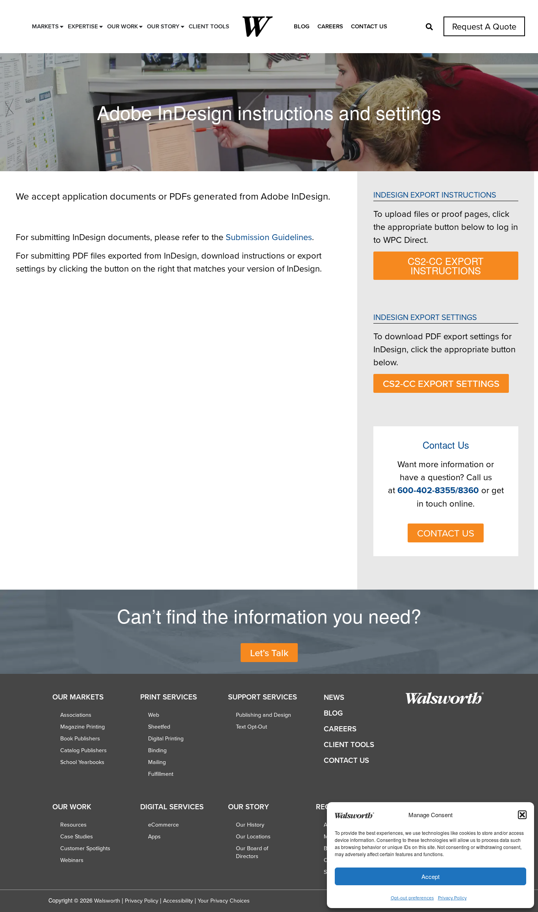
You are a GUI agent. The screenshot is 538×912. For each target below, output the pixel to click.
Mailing (157, 762)
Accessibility (178, 901)
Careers (330, 26)
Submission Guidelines (269, 237)
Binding (157, 750)
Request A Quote (484, 26)
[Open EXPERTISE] (101, 26)
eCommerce (163, 825)
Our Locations (253, 836)
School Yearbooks (82, 762)
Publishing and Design (263, 715)
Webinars (71, 860)
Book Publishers (80, 738)
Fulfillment (160, 774)
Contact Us (369, 26)
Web (153, 715)
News (334, 697)
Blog (302, 26)
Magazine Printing (82, 727)
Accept (430, 876)
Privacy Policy (452, 897)
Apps (154, 836)
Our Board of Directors (252, 852)
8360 (468, 490)
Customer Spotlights (85, 848)
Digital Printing (166, 738)
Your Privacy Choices (224, 901)
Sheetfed (159, 727)
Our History (250, 825)
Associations (75, 715)
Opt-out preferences (412, 897)
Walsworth (107, 901)
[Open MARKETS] (62, 26)
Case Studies (76, 836)
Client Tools (349, 744)
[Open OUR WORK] (141, 26)
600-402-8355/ (427, 490)
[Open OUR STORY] (183, 26)
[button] (522, 815)
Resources (73, 825)
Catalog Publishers (83, 750)
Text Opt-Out (251, 727)
